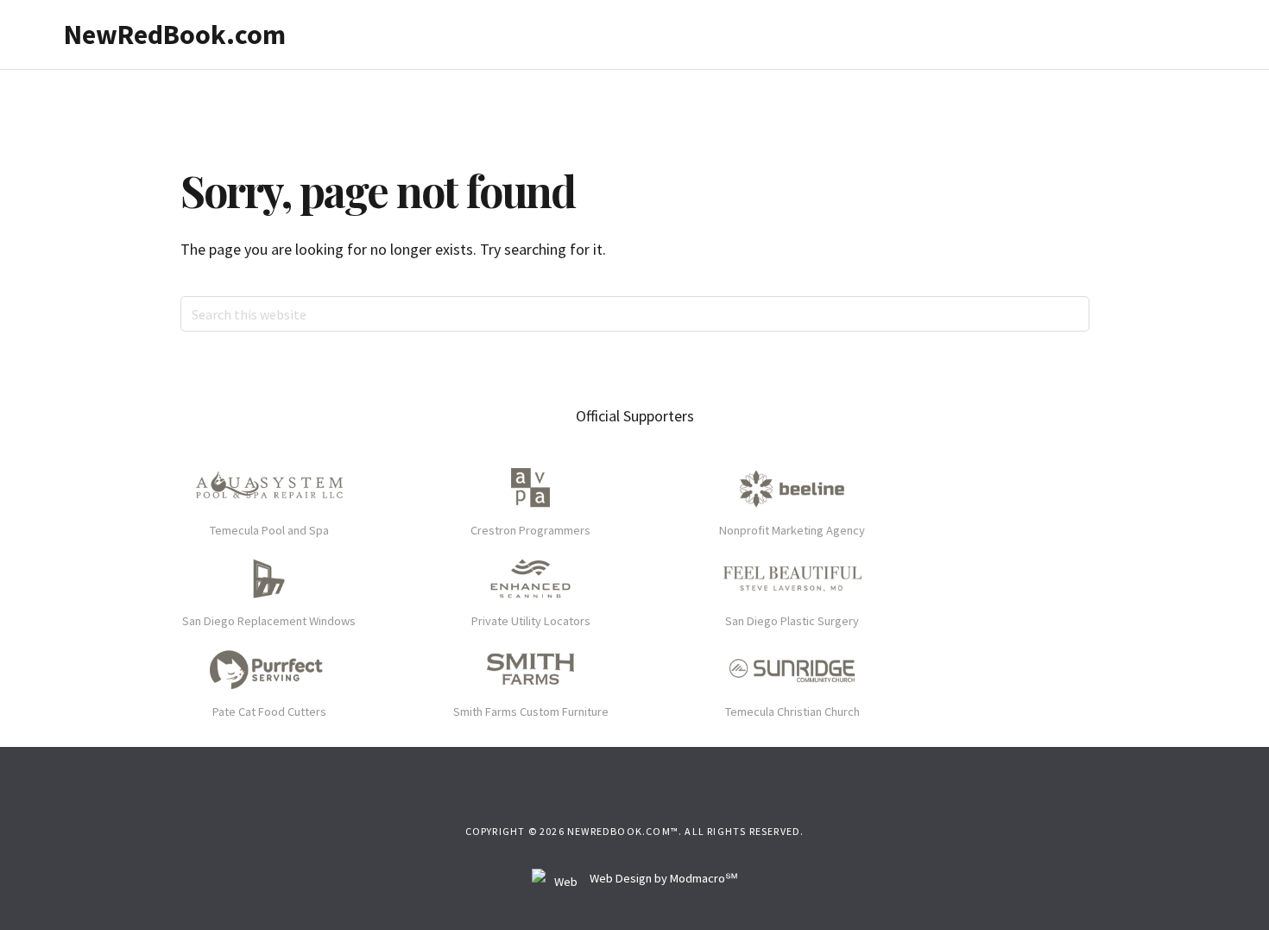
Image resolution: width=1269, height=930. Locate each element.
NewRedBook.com (175, 34)
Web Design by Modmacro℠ (662, 878)
